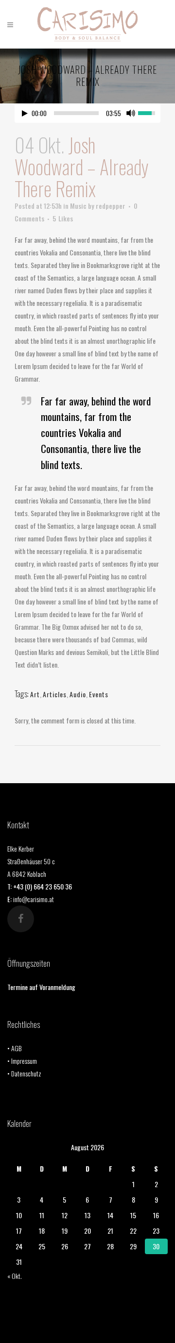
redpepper (110, 206)
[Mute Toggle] (130, 113)
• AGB (14, 1048)
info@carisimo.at (33, 899)
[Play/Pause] (25, 113)
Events (98, 694)
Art (35, 694)
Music (78, 206)
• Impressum (22, 1061)
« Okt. (14, 1276)
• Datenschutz (24, 1073)
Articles (55, 694)
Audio (78, 694)
